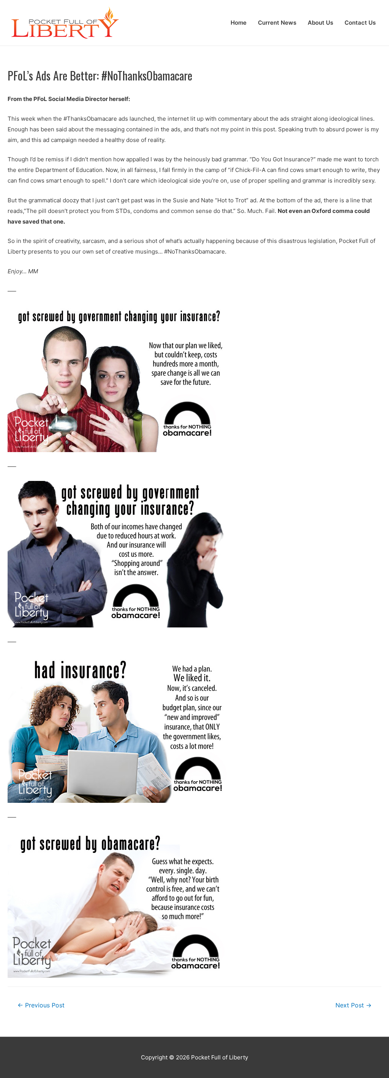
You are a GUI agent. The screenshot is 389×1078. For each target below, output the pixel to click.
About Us (320, 22)
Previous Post (41, 1005)
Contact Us (360, 22)
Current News (277, 22)
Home (239, 22)
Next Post (353, 1005)
